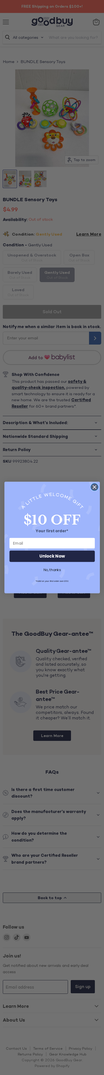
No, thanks (52, 570)
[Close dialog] (94, 487)
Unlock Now (52, 556)
